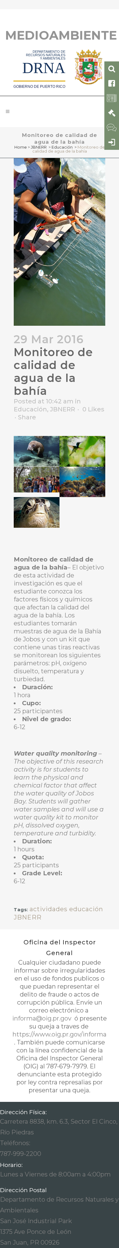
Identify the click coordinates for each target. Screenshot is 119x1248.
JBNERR (39, 147)
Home (20, 147)
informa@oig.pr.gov (42, 1018)
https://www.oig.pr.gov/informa (59, 1034)
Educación (62, 147)
